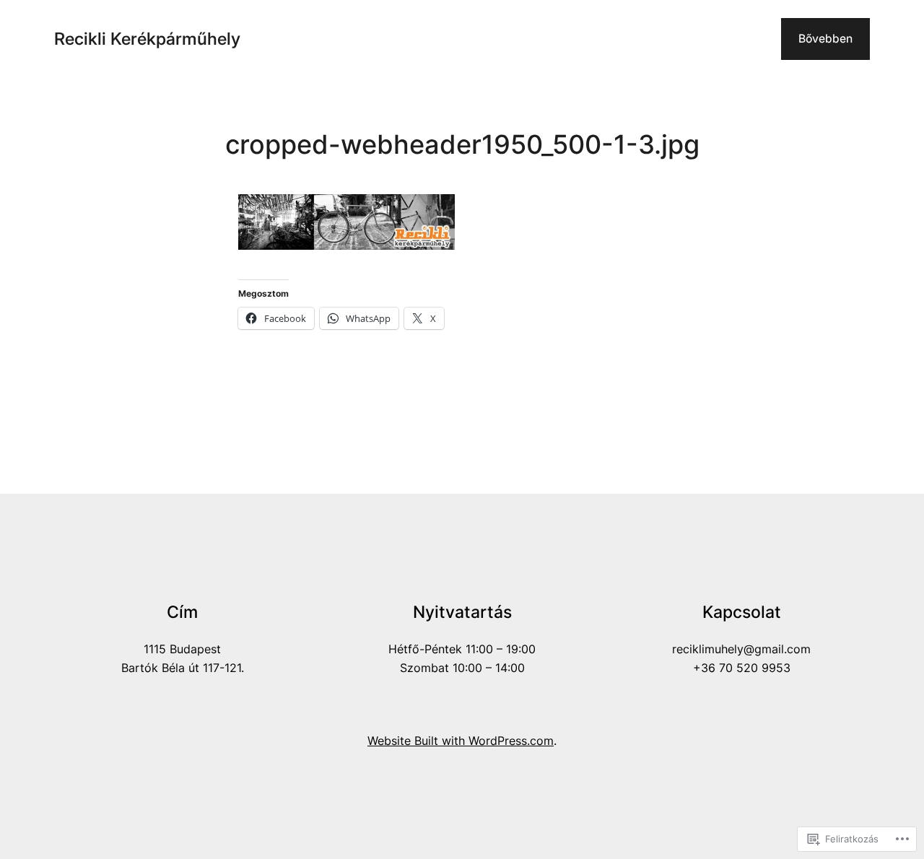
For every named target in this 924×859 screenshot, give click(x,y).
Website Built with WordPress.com (460, 741)
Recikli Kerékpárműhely (147, 38)
